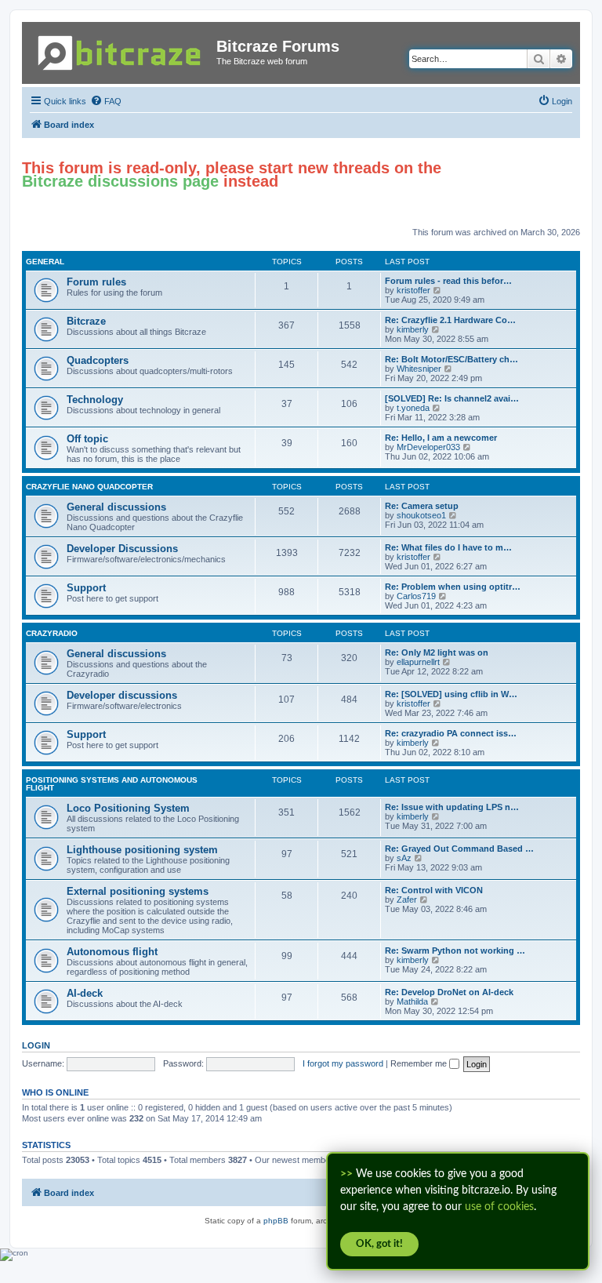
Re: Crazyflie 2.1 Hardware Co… (450, 320)
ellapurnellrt (418, 662)
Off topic (87, 439)
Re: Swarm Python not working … (455, 950)
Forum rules (96, 282)
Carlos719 (416, 596)
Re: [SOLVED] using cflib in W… (451, 694)
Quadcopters (98, 360)
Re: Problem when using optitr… (452, 586)
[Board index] (121, 50)
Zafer (407, 899)
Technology (95, 399)
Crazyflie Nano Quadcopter (89, 486)
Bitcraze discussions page (120, 181)
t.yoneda (413, 408)
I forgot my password (343, 1063)
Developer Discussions (122, 548)
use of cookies (499, 1206)
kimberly (413, 329)
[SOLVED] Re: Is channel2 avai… (452, 398)
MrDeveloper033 (428, 447)
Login (36, 1045)
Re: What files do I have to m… (448, 547)
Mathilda (412, 1001)
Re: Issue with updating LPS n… (452, 807)
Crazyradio (52, 633)
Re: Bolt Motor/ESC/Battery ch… (451, 359)
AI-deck (85, 993)
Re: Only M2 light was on (436, 652)
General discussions (116, 507)
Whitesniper (419, 368)
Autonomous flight (112, 952)
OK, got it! (379, 1244)
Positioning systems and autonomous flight (112, 784)
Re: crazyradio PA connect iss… (451, 733)
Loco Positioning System (128, 808)
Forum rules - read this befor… (448, 280)
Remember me (419, 1063)
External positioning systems (138, 891)
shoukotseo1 (421, 515)
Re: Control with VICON (434, 890)
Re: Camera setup (422, 506)
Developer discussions (122, 695)
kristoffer (413, 290)
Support (86, 588)
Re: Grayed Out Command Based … (459, 848)
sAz (404, 858)
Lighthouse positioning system (142, 850)
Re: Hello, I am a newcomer (441, 437)
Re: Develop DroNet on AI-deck (449, 992)
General (45, 261)
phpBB (275, 1220)
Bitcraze (86, 321)
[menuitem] (105, 101)
